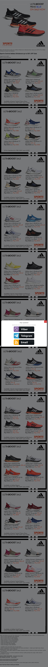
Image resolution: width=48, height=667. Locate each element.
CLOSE (45, 321)
